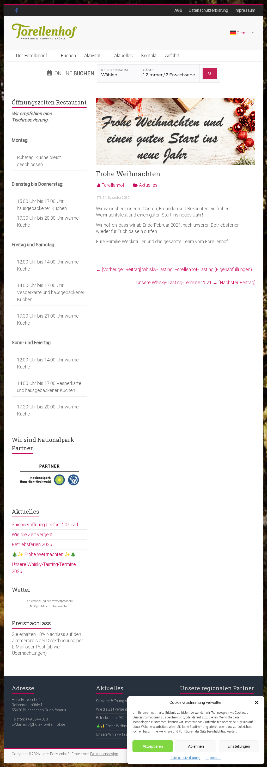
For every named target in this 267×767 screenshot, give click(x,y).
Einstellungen (239, 746)
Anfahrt (172, 55)
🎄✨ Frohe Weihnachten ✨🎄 (44, 554)
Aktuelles (123, 55)
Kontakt (149, 55)
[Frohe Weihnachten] (175, 100)
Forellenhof (112, 185)
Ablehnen (196, 746)
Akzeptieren (153, 746)
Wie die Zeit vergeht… (34, 534)
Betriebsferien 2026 (32, 544)
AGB (178, 10)
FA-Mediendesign (104, 754)
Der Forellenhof (31, 55)
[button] (256, 702)
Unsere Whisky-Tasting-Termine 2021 (195, 282)
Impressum (213, 758)
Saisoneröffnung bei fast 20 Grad (45, 524)
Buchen (68, 55)
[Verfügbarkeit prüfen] (210, 73)
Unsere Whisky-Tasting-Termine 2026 (126, 734)
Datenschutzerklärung (186, 758)
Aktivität (92, 55)
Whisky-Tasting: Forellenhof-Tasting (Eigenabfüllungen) (174, 269)
